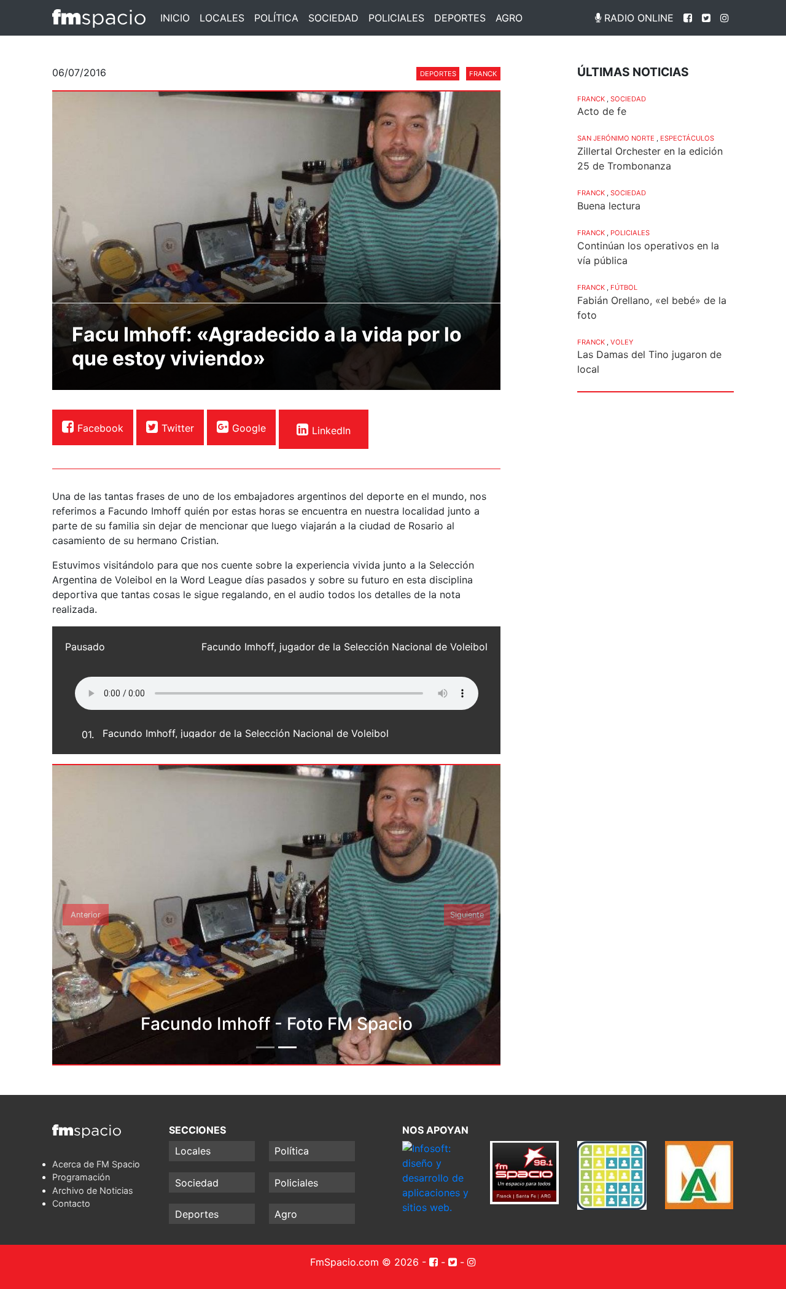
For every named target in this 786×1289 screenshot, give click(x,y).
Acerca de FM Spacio (96, 1164)
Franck (483, 73)
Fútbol (623, 287)
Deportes (460, 18)
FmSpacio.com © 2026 (364, 1262)
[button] (86, 914)
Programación (81, 1177)
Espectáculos (687, 138)
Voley (621, 342)
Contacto (71, 1203)
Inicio (175, 18)
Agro (509, 18)
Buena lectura (608, 206)
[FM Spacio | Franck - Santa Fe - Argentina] (99, 18)
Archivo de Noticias (92, 1190)
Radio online (637, 18)
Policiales (396, 18)
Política (276, 18)
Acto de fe (601, 111)
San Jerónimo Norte (616, 138)
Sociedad (333, 18)
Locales (222, 18)
